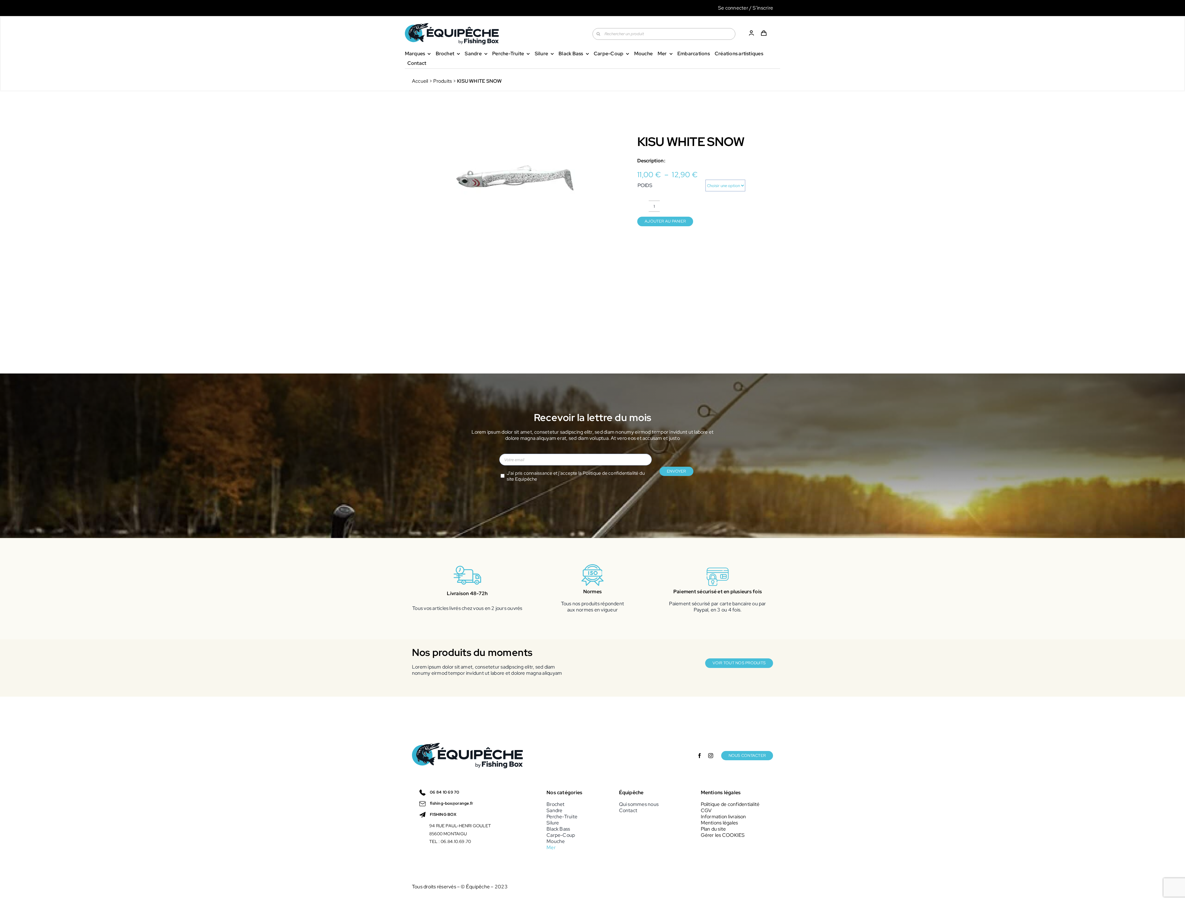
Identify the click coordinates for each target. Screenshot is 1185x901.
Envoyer (676, 471)
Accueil (420, 81)
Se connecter (733, 8)
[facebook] (699, 755)
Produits (442, 81)
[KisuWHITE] (515, 179)
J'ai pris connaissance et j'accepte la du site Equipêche (576, 476)
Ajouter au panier (665, 221)
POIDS (645, 185)
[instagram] (710, 755)
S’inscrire (763, 8)
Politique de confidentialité (610, 473)
